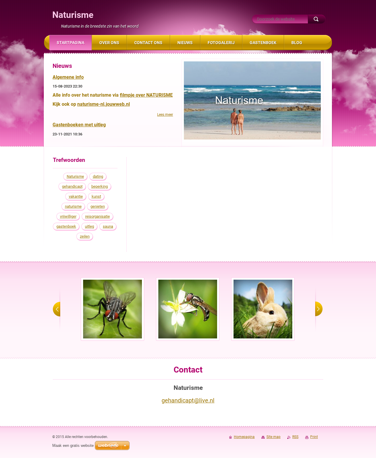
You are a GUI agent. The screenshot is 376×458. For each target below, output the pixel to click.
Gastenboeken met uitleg (79, 124)
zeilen (85, 236)
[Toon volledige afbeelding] (112, 309)
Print (314, 437)
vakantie (76, 196)
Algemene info (68, 77)
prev (56, 309)
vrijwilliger (68, 216)
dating (98, 176)
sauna (108, 226)
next (319, 309)
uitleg (89, 226)
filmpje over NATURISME (146, 95)
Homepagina (244, 437)
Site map (273, 437)
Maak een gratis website (73, 445)
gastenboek (66, 226)
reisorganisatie (97, 216)
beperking (99, 186)
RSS (295, 437)
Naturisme (75, 176)
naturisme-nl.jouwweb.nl (103, 104)
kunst (96, 196)
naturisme (73, 206)
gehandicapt (72, 186)
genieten (97, 206)
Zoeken (316, 19)
